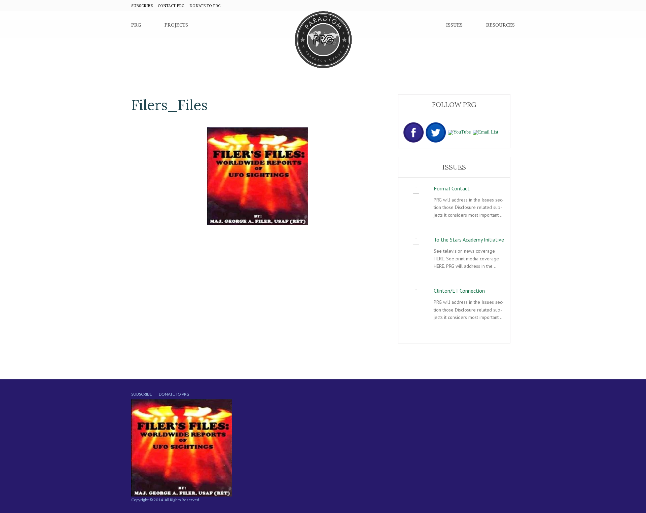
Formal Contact (452, 188)
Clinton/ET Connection (459, 290)
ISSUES (454, 24)
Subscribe (141, 394)
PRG (136, 24)
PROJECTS (176, 24)
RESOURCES (500, 24)
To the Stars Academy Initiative (469, 239)
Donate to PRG (174, 394)
